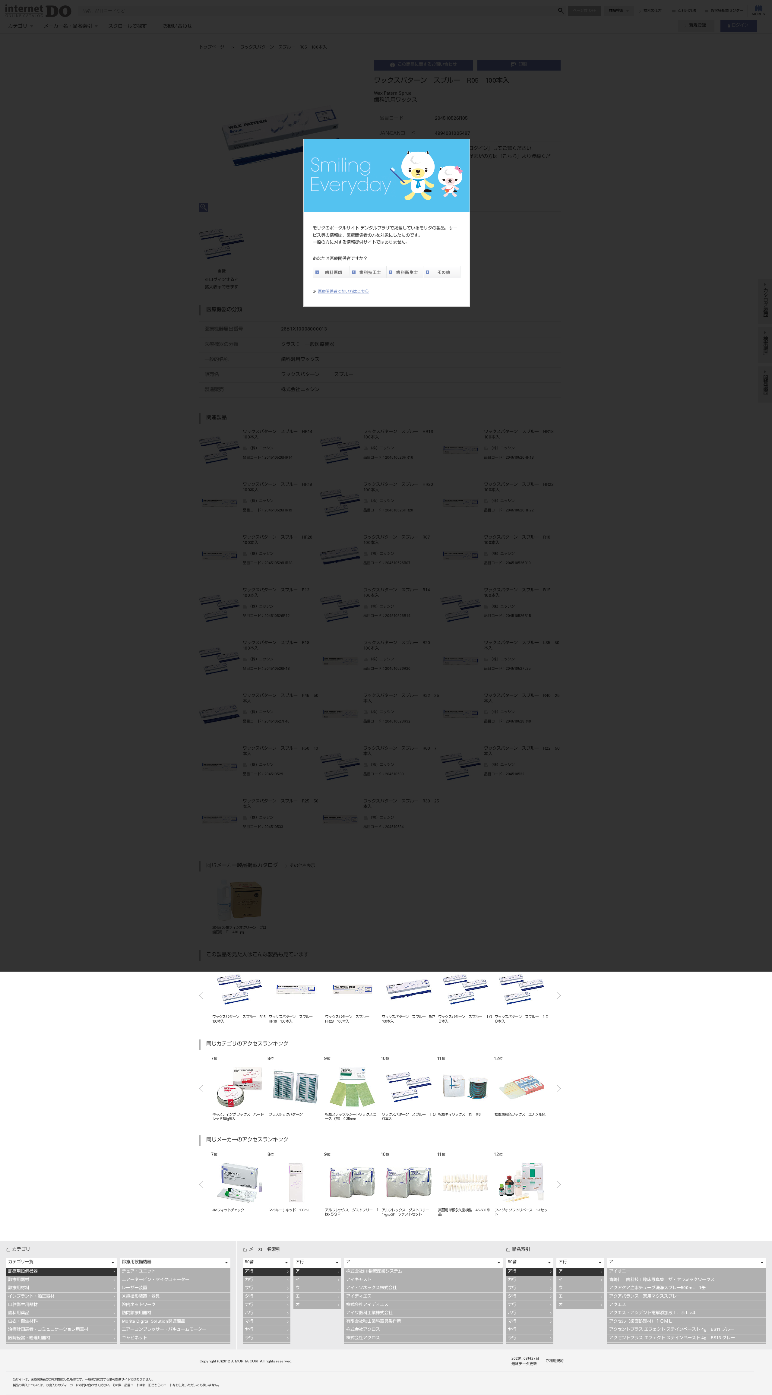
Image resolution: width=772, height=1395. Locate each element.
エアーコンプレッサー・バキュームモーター (164, 1330)
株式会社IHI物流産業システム (374, 1272)
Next (559, 995)
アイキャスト (359, 1280)
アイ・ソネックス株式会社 (371, 1288)
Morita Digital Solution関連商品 (153, 1322)
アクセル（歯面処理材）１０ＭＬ (640, 1322)
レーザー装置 (134, 1288)
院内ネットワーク (139, 1305)
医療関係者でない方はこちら (343, 292)
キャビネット (134, 1338)
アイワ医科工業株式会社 (369, 1313)
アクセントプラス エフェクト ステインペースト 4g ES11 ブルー (671, 1330)
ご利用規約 (555, 1361)
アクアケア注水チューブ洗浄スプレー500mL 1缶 (657, 1288)
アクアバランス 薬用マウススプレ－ (645, 1297)
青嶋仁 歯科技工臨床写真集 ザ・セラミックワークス (662, 1280)
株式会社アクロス (363, 1330)
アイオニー (619, 1272)
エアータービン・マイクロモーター (155, 1280)
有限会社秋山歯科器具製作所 (373, 1322)
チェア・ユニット (139, 1272)
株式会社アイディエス (367, 1305)
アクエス (617, 1305)
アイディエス (359, 1297)
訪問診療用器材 (136, 1313)
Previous (201, 995)
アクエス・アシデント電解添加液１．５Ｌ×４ (652, 1313)
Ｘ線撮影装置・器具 (141, 1297)
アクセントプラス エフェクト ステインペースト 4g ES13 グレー (672, 1338)
